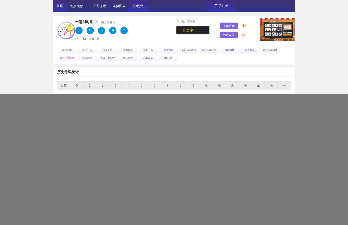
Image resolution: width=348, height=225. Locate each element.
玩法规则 (168, 57)
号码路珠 (229, 50)
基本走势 (128, 50)
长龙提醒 (99, 6)
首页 (60, 6)
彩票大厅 (76, 6)
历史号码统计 (67, 57)
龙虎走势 (168, 50)
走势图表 (119, 6)
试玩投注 (139, 6)
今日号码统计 (189, 50)
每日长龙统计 (107, 57)
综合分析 (107, 50)
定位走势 (128, 57)
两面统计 (87, 57)
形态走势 (250, 50)
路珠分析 (87, 50)
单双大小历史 (209, 50)
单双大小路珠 (270, 50)
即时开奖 (67, 50)
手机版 (223, 6)
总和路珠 (148, 57)
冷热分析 (148, 50)
